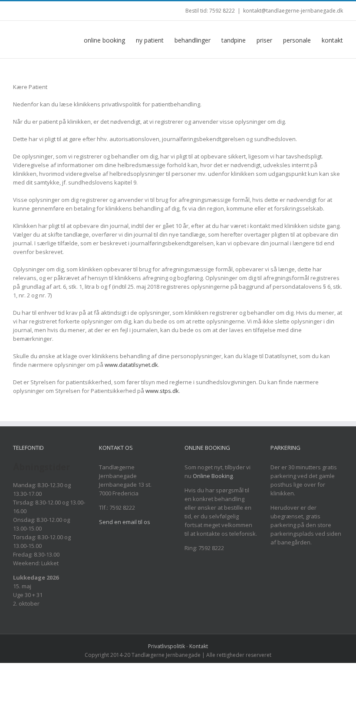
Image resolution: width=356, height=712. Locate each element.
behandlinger (193, 40)
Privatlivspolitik (166, 646)
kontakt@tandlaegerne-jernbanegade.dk (293, 10)
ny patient (150, 40)
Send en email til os (124, 522)
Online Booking (213, 476)
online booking (104, 40)
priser (264, 40)
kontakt (332, 40)
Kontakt (198, 646)
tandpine (233, 40)
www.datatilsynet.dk (131, 365)
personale (297, 40)
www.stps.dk (162, 391)
